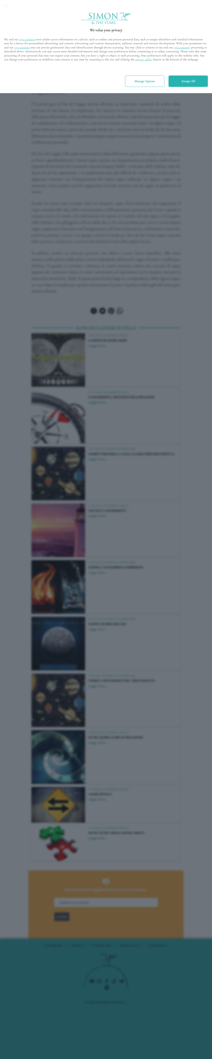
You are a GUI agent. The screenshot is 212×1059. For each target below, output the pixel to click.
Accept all (188, 81)
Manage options (145, 81)
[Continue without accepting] (5, 5)
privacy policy (143, 59)
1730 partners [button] (27, 39)
